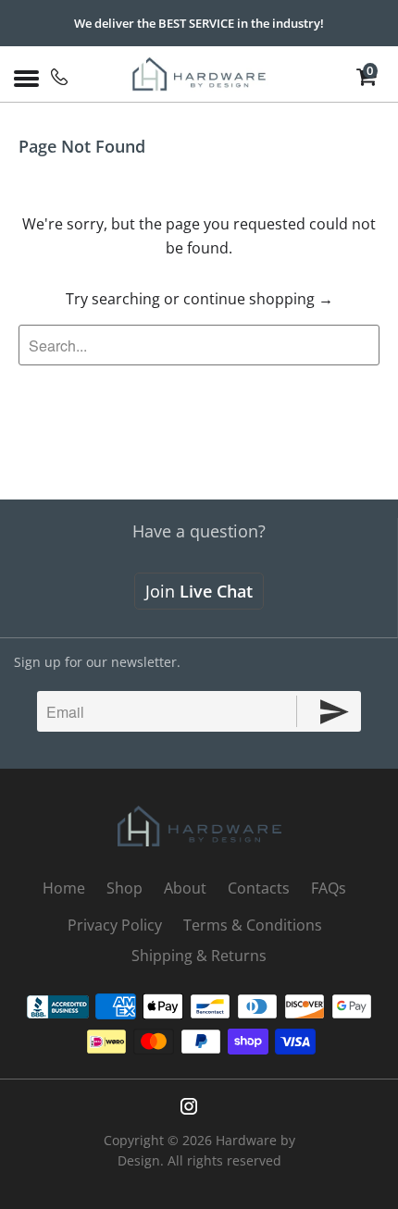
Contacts (259, 888)
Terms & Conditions (252, 925)
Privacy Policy (115, 925)
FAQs (328, 888)
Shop (124, 888)
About (185, 888)
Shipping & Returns (199, 955)
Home (64, 888)
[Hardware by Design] (199, 74)
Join (199, 591)
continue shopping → (258, 299)
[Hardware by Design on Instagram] (188, 1106)
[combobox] (199, 345)
